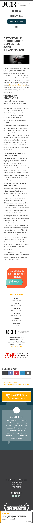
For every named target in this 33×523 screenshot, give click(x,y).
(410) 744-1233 (16, 15)
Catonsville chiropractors (17, 85)
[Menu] (16, 27)
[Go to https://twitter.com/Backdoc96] (16, 496)
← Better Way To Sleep (10, 382)
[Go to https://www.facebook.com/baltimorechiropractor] (13, 496)
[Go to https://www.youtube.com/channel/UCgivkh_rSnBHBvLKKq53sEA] (19, 496)
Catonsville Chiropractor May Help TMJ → (16, 385)
